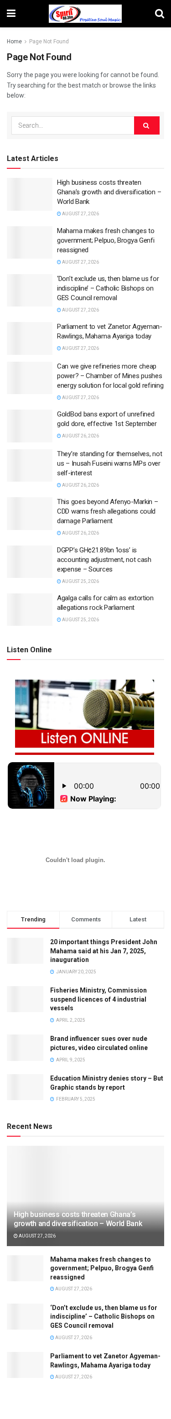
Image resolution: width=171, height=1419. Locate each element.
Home (14, 41)
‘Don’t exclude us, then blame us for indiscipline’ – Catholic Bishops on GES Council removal (108, 288)
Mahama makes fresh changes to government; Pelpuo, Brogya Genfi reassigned (105, 240)
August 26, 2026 (80, 435)
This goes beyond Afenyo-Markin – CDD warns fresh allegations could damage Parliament (107, 511)
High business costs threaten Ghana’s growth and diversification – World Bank (109, 192)
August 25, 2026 (80, 581)
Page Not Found (49, 41)
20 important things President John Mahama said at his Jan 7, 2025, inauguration (103, 950)
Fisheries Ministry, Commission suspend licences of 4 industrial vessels (98, 999)
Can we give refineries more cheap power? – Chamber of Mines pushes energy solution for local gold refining (110, 376)
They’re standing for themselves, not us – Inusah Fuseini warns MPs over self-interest (109, 463)
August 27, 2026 (80, 213)
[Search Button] (147, 125)
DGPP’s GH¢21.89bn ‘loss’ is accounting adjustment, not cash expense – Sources (104, 559)
